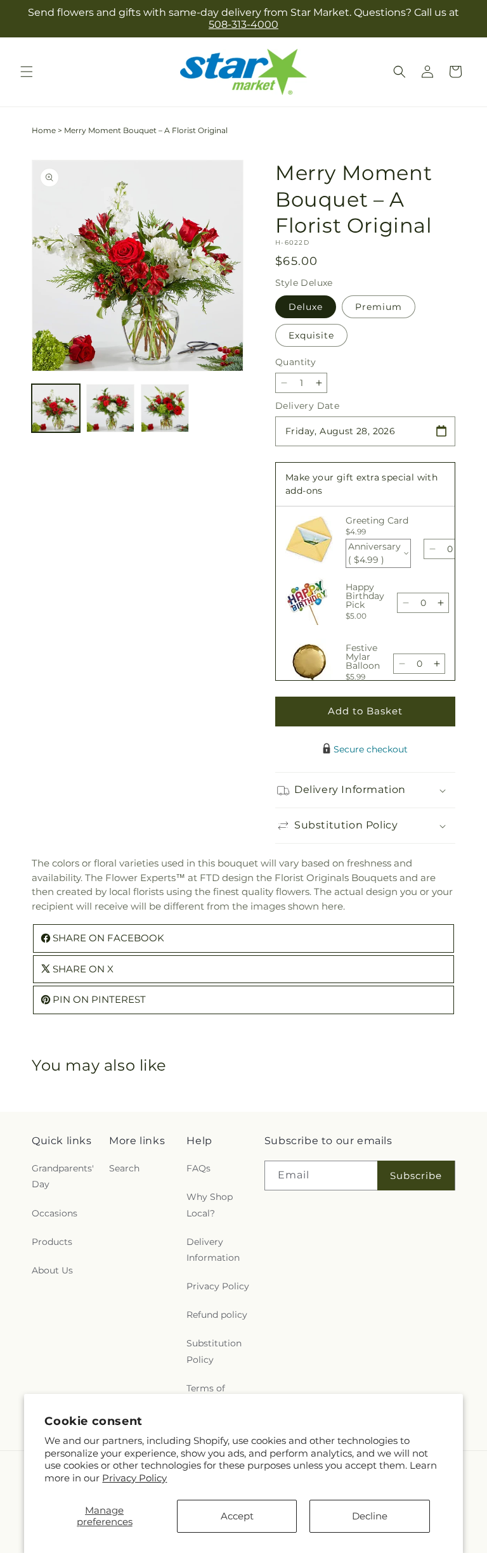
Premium (378, 307)
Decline (369, 1516)
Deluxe (306, 307)
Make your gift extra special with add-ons (361, 484)
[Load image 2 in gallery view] (110, 408)
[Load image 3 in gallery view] (165, 408)
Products (52, 1241)
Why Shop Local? (209, 1204)
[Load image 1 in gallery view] (56, 408)
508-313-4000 (243, 24)
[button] (27, 72)
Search (124, 1168)
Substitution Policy (214, 1351)
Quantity (295, 362)
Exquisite (311, 335)
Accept (237, 1516)
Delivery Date (307, 405)
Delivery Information (213, 1249)
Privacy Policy (134, 1478)
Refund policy (216, 1314)
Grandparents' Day (63, 1176)
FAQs (198, 1168)
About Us (52, 1270)
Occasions (54, 1213)
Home (44, 130)
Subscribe (416, 1176)
